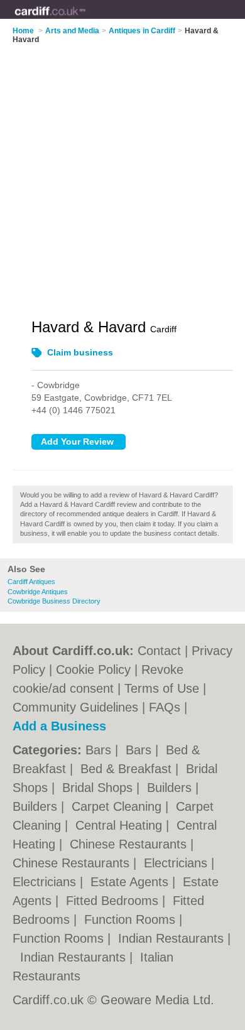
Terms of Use (161, 688)
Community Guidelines (75, 707)
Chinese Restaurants (130, 844)
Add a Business (59, 726)
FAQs (164, 707)
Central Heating (120, 825)
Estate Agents (131, 882)
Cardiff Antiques (31, 581)
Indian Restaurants (172, 938)
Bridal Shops (99, 787)
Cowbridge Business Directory (54, 601)
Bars (100, 750)
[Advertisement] (122, 173)
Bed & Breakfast (127, 769)
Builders (171, 787)
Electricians (177, 863)
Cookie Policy (93, 669)
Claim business (80, 352)
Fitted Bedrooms (114, 901)
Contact (159, 651)
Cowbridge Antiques (38, 591)
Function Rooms (131, 919)
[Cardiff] (85, 19)
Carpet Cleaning (118, 806)
